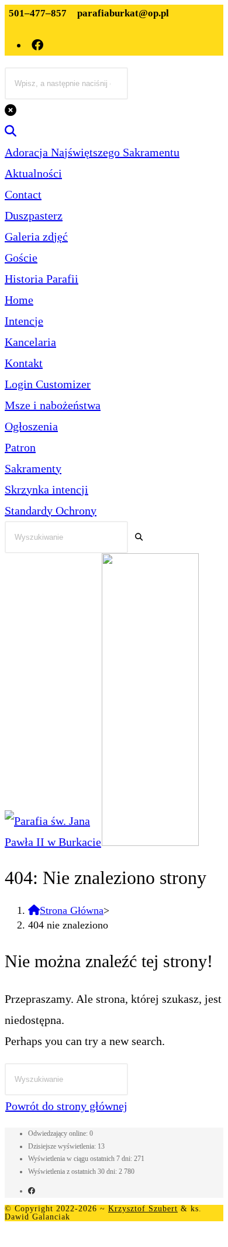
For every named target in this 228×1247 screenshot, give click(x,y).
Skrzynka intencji (46, 489)
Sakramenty (33, 468)
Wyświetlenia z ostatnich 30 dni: (73, 1171)
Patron (20, 447)
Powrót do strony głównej (66, 1105)
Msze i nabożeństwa (53, 405)
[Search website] (10, 131)
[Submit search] (139, 537)
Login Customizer (48, 384)
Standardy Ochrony (50, 510)
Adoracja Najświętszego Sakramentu (92, 152)
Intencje (24, 320)
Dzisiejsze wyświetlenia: (63, 1146)
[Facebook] (31, 1191)
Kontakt (24, 363)
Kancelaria (30, 341)
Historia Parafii (41, 278)
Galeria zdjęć (36, 236)
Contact (23, 194)
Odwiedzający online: (58, 1133)
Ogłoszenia (31, 426)
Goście (21, 257)
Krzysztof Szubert (143, 1208)
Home (19, 299)
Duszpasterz (34, 215)
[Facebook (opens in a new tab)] (38, 45)
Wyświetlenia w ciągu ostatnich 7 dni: (81, 1158)
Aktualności (33, 173)
